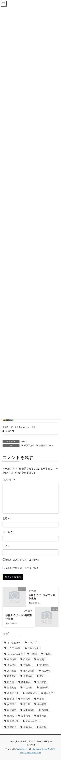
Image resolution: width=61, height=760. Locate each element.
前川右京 (43, 665)
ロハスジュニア (15, 654)
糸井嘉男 (41, 704)
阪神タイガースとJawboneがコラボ (19, 427)
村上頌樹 (27, 687)
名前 (6, 518)
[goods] (14, 594)
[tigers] (46, 614)
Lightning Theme (40, 749)
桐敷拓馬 (43, 687)
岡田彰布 (11, 676)
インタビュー (14, 642)
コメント (9, 479)
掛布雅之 (41, 682)
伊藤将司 (11, 665)
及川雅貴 (11, 670)
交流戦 (26, 659)
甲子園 (40, 699)
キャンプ (32, 642)
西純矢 (10, 715)
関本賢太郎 (12, 721)
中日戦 (47, 654)
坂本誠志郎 (28, 670)
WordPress (22, 749)
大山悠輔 (46, 670)
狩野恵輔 (25, 699)
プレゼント (33, 648)
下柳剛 (33, 654)
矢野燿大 (11, 704)
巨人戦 (10, 682)
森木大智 (48, 693)
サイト (6, 546)
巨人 (41, 676)
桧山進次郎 (12, 693)
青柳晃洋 (11, 727)
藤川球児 (11, 710)
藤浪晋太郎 (29, 445)
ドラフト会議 (14, 648)
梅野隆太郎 (31, 693)
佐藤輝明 (27, 665)
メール (8, 532)
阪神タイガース (46, 445)
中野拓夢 (11, 659)
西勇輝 (45, 710)
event (24, 441)
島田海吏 (27, 676)
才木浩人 (25, 682)
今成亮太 (41, 659)
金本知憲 (41, 715)
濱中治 (10, 699)
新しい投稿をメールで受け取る (22, 568)
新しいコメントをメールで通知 (22, 559)
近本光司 (25, 715)
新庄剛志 (11, 687)
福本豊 (26, 704)
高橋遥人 (27, 727)
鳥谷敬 (42, 727)
